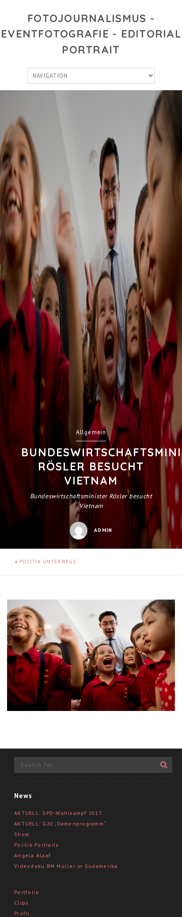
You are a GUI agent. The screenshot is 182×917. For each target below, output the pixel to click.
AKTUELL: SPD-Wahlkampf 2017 (58, 813)
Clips (21, 902)
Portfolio (26, 892)
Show (22, 834)
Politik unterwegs (47, 561)
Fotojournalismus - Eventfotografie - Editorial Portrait (91, 33)
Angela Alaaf (32, 855)
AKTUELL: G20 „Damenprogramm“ (60, 823)
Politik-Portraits (36, 844)
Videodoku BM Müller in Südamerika (66, 866)
